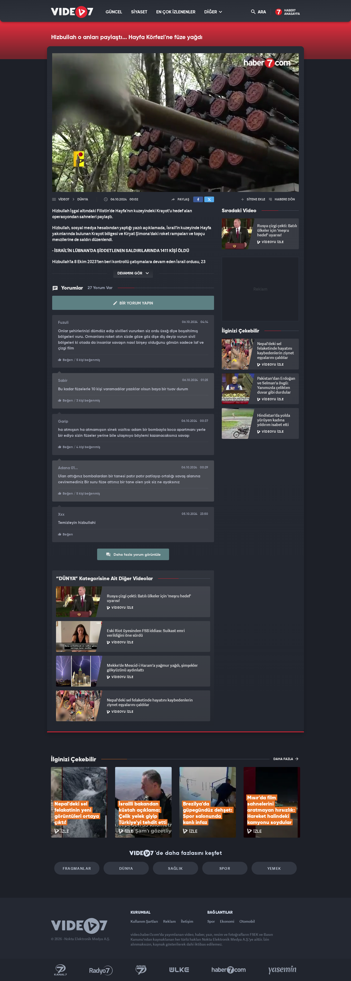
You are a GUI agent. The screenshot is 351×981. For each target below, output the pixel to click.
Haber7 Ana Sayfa (287, 12)
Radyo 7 (101, 970)
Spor (224, 868)
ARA (261, 12)
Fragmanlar (77, 868)
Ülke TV (179, 970)
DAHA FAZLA (283, 759)
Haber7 (229, 970)
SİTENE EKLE (255, 199)
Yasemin (283, 970)
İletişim (187, 921)
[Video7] (72, 12)
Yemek (274, 868)
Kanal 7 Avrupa (141, 970)
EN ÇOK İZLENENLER (175, 12)
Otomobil (247, 921)
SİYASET (139, 12)
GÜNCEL (114, 12)
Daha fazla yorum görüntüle (137, 555)
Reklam (169, 921)
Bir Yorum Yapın (135, 303)
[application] (175, 122)
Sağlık (175, 868)
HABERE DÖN (284, 199)
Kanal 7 (60, 970)
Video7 (63, 199)
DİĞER (211, 12)
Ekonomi (227, 921)
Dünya (126, 868)
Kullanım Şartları (144, 921)
